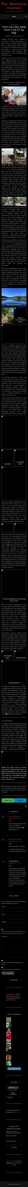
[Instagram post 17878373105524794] (8, 1052)
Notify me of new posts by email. (11, 969)
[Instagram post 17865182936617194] (8, 1041)
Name (4, 906)
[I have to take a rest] (8, 1046)
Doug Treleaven (14, 816)
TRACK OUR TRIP (11, 1161)
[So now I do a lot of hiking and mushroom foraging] (8, 1019)
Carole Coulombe (15, 839)
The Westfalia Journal (14, 6)
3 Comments (19, 36)
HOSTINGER (16, 1112)
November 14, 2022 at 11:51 (15, 863)
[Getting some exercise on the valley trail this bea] (8, 1063)
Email (4, 914)
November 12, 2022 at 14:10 (15, 818)
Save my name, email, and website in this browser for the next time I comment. (13, 932)
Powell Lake (21, 513)
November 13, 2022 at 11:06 (15, 841)
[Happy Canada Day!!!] (8, 1036)
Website (4, 922)
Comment (4, 936)
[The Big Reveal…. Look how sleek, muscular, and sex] (8, 1030)
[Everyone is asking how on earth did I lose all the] (8, 1025)
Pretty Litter (11, 704)
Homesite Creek (6, 169)
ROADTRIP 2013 (10, 1000)
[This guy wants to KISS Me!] (8, 1057)
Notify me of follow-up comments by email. (12, 963)
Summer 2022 (14, 24)
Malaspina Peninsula (8, 244)
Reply (10, 821)
